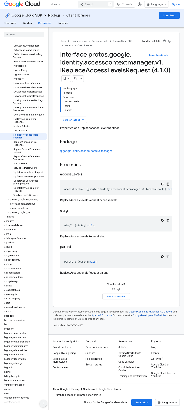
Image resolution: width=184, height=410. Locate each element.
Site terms (89, 389)
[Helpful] (164, 41)
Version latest (74, 119)
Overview (10, 23)
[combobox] (96, 4)
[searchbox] (24, 34)
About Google (60, 389)
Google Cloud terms (109, 389)
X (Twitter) (157, 358)
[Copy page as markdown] (75, 79)
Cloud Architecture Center (129, 369)
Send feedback (158, 55)
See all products (62, 347)
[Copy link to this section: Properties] (85, 165)
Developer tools (100, 41)
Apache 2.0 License (101, 315)
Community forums (97, 347)
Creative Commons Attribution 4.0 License (150, 311)
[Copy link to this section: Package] (80, 142)
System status (94, 364)
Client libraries (78, 15)
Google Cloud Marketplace (60, 360)
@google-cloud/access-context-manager (86, 151)
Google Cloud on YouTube (160, 366)
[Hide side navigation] (43, 403)
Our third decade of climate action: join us (78, 394)
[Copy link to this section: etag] (71, 211)
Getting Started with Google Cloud (129, 354)
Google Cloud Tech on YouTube (163, 374)
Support (90, 353)
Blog (153, 347)
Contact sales (60, 367)
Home (63, 41)
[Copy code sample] (168, 184)
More (53, 4)
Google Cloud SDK (27, 15)
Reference (44, 23)
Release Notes (94, 358)
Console (127, 4)
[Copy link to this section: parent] (74, 247)
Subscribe (142, 402)
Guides (27, 23)
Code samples (126, 361)
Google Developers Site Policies (149, 315)
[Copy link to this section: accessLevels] (85, 174)
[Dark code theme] (162, 184)
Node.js (54, 15)
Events (155, 353)
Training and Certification (132, 376)
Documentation (79, 41)
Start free (169, 15)
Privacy (76, 389)
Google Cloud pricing (64, 353)
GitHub (122, 347)
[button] (23, 199)
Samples (63, 23)
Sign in (176, 4)
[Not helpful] (169, 41)
